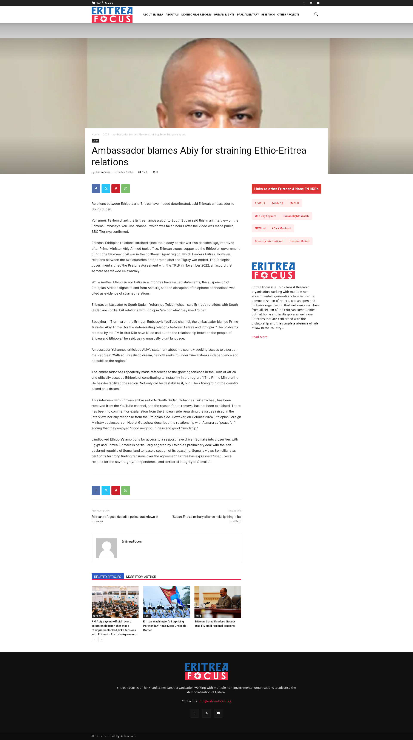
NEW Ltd (260, 228)
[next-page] (101, 639)
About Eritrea (153, 14)
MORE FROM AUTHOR (141, 577)
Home (95, 134)
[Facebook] (304, 3)
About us (172, 14)
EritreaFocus (103, 172)
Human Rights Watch (295, 216)
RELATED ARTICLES (107, 577)
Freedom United (299, 241)
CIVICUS (260, 203)
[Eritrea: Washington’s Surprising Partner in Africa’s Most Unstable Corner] (166, 602)
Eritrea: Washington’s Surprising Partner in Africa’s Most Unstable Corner (164, 626)
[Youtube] (318, 3)
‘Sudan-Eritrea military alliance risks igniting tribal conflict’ (206, 519)
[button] (316, 15)
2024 (106, 134)
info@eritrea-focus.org (215, 701)
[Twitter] (311, 3)
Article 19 (277, 203)
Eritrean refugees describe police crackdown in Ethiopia (125, 519)
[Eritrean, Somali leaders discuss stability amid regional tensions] (217, 602)
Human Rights (224, 14)
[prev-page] (94, 639)
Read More (259, 337)
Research (268, 14)
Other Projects (288, 14)
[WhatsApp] (125, 188)
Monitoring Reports (196, 14)
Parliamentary (248, 14)
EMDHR (294, 203)
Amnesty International (269, 241)
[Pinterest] (115, 188)
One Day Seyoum (265, 216)
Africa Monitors (281, 228)
